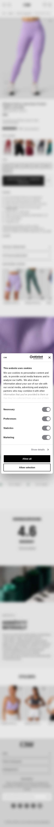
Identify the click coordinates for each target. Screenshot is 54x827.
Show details (38, 449)
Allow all (27, 458)
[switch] (46, 418)
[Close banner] (49, 357)
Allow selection (27, 467)
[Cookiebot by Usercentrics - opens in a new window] (31, 357)
